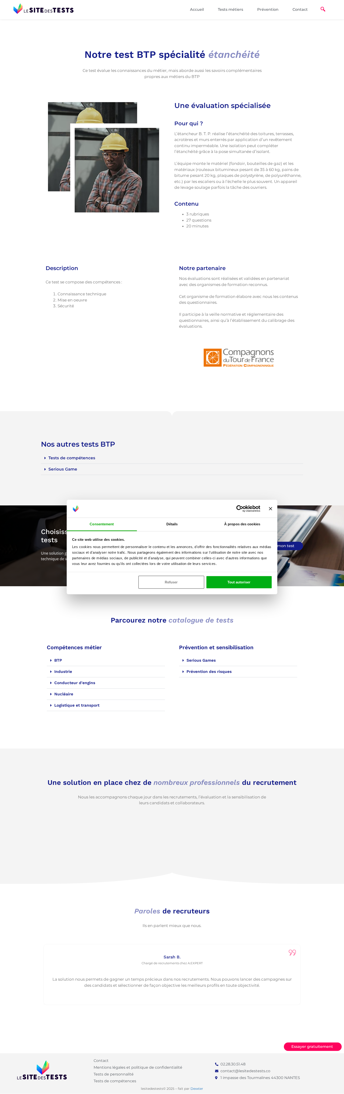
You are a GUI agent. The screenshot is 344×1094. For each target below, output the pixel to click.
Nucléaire (63, 694)
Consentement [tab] (102, 524)
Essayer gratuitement (312, 1046)
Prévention (267, 9)
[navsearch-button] (323, 9)
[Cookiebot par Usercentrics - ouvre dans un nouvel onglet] (239, 508)
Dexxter (196, 1089)
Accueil (197, 9)
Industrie (63, 671)
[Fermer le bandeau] (270, 508)
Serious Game (62, 469)
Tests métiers (230, 9)
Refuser (171, 582)
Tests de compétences (71, 458)
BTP (58, 660)
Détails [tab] (172, 524)
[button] (172, 458)
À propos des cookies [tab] (242, 524)
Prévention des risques (209, 671)
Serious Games (201, 660)
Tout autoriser (238, 582)
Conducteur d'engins (74, 682)
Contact (300, 9)
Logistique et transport (76, 705)
